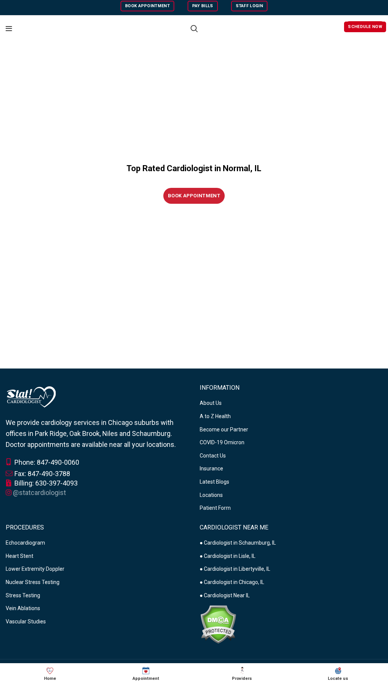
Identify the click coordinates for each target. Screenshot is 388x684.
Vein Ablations (23, 608)
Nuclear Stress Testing (32, 582)
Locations (211, 495)
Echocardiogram (25, 543)
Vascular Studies (26, 621)
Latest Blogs (214, 482)
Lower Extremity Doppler (35, 569)
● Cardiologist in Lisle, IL (227, 556)
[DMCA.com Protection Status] (218, 624)
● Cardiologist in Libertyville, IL (235, 569)
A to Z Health (215, 416)
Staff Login (249, 5)
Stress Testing (23, 595)
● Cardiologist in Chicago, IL (232, 582)
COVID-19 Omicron (222, 442)
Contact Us (213, 456)
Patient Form (215, 508)
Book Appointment (147, 5)
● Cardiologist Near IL (225, 595)
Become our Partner (224, 429)
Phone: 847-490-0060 (46, 462)
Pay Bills (202, 5)
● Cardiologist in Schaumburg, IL (238, 543)
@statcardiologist (39, 493)
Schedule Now (365, 26)
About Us (211, 403)
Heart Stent (19, 556)
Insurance (211, 468)
